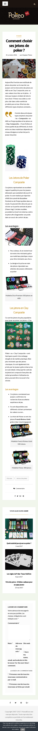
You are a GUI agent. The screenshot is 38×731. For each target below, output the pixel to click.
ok (23, 729)
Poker (19, 36)
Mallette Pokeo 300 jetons (21, 468)
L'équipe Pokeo (27, 55)
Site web (26, 643)
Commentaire (20, 488)
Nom (10, 643)
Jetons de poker (21, 478)
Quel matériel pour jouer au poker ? (19, 543)
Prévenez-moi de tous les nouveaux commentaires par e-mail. (18, 677)
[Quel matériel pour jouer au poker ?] (19, 529)
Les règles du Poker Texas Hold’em (19, 574)
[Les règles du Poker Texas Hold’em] (19, 559)
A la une (9, 478)
